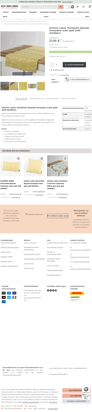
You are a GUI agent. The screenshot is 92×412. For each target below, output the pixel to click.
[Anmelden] (77, 7)
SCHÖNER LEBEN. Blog (59, 216)
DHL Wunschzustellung (13, 408)
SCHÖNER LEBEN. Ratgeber (53, 260)
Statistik (20, 406)
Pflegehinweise (52, 98)
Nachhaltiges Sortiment (80, 250)
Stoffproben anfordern (34, 259)
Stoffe (6, 12)
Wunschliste (58, 70)
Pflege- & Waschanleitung (54, 253)
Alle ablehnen (76, 396)
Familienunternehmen (79, 257)
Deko (5, 16)
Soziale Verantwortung (80, 269)
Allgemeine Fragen (55, 247)
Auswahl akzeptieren (76, 401)
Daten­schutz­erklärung (30, 402)
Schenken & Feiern (48, 12)
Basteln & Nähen (66, 12)
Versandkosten (65, 75)
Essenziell (8, 406)
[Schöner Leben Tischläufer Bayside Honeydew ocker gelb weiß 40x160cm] (4, 86)
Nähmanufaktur (19, 12)
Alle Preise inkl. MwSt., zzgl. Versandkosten (68, 368)
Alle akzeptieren (76, 390)
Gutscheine (29, 264)
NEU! (87, 16)
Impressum (53, 402)
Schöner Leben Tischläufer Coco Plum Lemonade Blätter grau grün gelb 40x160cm (57, 184)
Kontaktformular (35, 214)
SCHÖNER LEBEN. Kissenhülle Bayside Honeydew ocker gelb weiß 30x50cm (10, 184)
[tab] (21, 98)
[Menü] (89, 387)
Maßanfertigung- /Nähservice (31, 248)
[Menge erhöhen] (56, 64)
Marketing (32, 406)
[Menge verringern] (60, 64)
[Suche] (61, 7)
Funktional (41, 408)
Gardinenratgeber (55, 270)
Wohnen (33, 12)
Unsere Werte (7, 261)
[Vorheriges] (1, 53)
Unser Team (5, 252)
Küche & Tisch (83, 12)
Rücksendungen (54, 275)
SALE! (46, 16)
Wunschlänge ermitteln (57, 243)
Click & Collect (30, 243)
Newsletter (29, 268)
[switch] (86, 398)
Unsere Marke (7, 257)
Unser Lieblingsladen (10, 247)
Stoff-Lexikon (53, 266)
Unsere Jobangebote (10, 266)
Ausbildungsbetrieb (81, 262)
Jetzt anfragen (67, 2)
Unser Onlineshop (8, 243)
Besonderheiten (37, 98)
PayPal (29, 408)
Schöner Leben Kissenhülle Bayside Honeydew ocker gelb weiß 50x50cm (34, 183)
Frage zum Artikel (69, 98)
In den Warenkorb (75, 65)
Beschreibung (21, 98)
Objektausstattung (32, 254)
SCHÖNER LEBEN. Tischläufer (39, 21)
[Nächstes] (43, 53)
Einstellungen (53, 408)
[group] (10, 165)
